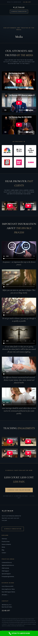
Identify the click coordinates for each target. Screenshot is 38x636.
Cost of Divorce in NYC (7, 586)
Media (3, 547)
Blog (3, 550)
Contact (4, 553)
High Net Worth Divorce (8, 565)
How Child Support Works (8, 592)
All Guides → (5, 595)
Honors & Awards (6, 544)
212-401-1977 (27, 2)
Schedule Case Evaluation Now (19, 490)
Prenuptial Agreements (8, 576)
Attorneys (4, 539)
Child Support (5, 571)
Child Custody (5, 568)
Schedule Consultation (19, 11)
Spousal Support (6, 574)
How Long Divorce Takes (8, 589)
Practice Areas (6, 541)
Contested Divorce (7, 562)
